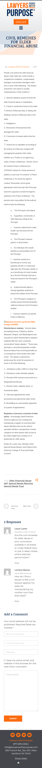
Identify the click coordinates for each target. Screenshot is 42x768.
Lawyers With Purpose (18, 67)
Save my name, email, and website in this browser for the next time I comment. (20, 663)
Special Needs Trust (14, 486)
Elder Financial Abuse (20, 481)
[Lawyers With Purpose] (21, 9)
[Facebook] (12, 735)
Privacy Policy (21, 758)
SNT (35, 67)
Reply (17, 563)
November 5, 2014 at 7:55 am (25, 532)
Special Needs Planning (21, 483)
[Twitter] (24, 735)
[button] (21, 28)
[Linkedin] (18, 735)
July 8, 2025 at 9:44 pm (23, 573)
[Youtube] (29, 735)
